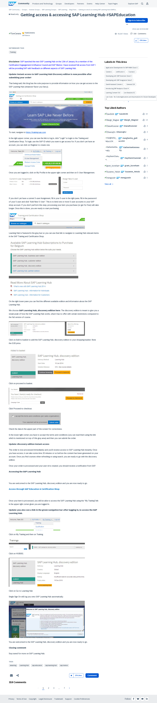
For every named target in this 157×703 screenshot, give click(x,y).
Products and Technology (42, 4)
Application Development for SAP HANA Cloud (121, 68)
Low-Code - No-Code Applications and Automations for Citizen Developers (131, 97)
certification (120, 72)
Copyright (33, 699)
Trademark (58, 699)
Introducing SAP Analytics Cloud (116, 88)
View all (108, 184)
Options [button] (126, 24)
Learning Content (111, 93)
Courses (131, 72)
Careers (108, 72)
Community (23, 3)
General (129, 84)
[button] (136, 40)
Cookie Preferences (82, 699)
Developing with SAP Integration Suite (118, 80)
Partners (80, 4)
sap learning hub (51, 665)
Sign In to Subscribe (136, 20)
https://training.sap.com (36, 132)
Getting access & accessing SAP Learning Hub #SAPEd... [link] (97, 10)
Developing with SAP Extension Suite (118, 76)
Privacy (11, 699)
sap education (37, 665)
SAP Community (14, 10)
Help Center (100, 4)
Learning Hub (24, 665)
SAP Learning (62, 10)
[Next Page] (69, 688)
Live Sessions (128, 93)
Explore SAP (133, 4)
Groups (59, 4)
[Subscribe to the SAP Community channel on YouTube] (142, 699)
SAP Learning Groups (49, 10)
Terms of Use (21, 699)
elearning (13, 665)
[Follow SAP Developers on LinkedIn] (147, 699)
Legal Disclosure (45, 699)
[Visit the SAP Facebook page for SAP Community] (134, 699)
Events (89, 4)
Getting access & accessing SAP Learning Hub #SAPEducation (78, 15)
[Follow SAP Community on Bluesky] (138, 699)
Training (13, 52)
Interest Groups (34, 10)
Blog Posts (72, 10)
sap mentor (64, 665)
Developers (69, 4)
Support (68, 699)
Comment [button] (92, 675)
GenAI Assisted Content (114, 84)
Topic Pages (113, 4)
